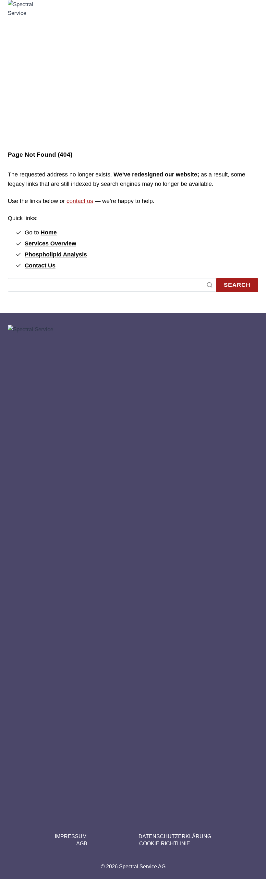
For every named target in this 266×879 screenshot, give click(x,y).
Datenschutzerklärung (175, 836)
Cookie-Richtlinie (164, 843)
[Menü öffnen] (250, 243)
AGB (81, 843)
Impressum (71, 836)
